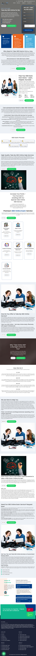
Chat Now (13, 68)
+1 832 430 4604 (20, 1)
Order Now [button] (4, 25)
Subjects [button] (23, 2)
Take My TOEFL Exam (6, 648)
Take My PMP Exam (5, 649)
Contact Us (29, 2)
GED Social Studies (23, 648)
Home (14, 2)
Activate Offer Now (28, 30)
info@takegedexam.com (30, 1)
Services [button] (18, 2)
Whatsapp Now (21, 68)
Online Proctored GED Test (24, 637)
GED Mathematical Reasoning (25, 645)
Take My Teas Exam (23, 639)
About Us (3, 636)
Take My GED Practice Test (25, 636)
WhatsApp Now (12, 25)
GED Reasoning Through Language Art (27, 646)
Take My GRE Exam (23, 640)
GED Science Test (23, 649)
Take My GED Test (23, 634)
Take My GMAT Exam (6, 645)
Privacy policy (4, 639)
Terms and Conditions (6, 640)
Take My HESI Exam (5, 646)
